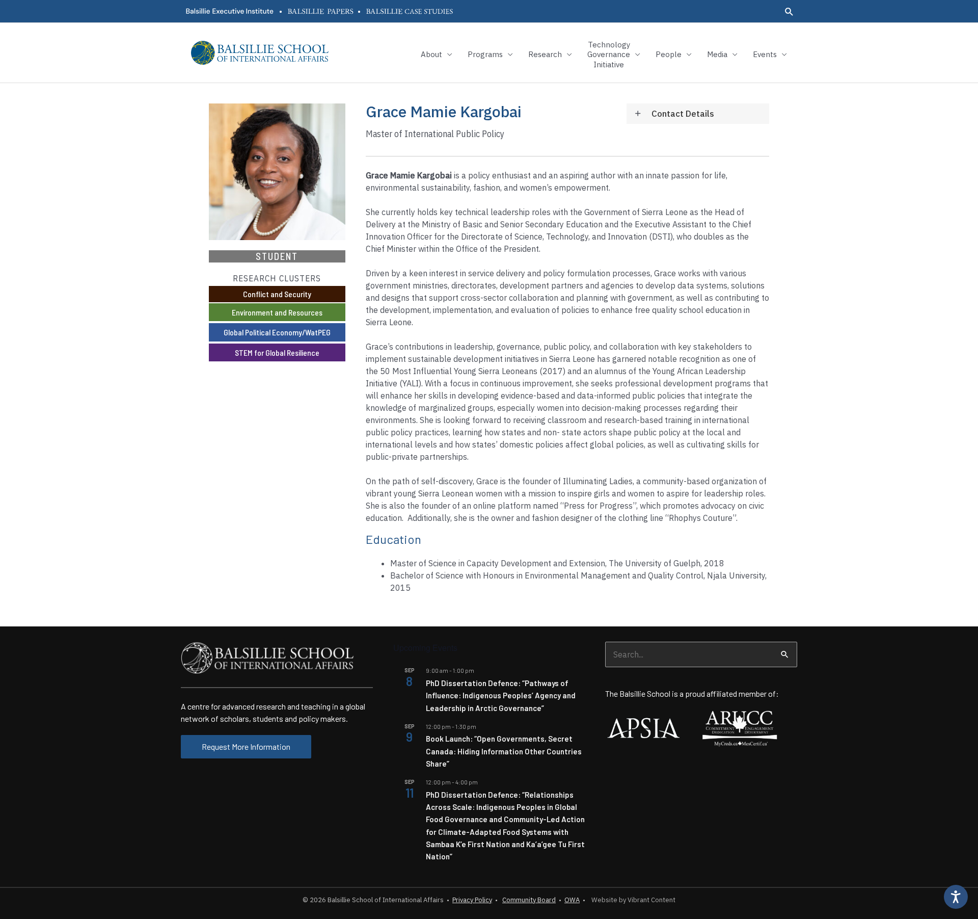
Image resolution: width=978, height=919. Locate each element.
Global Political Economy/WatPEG (277, 332)
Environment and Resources (277, 312)
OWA (572, 900)
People (669, 54)
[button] (789, 11)
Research (545, 54)
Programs (485, 54)
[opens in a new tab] (229, 11)
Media (717, 54)
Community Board (529, 900)
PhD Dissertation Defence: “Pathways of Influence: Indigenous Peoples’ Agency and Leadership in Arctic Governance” (501, 695)
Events (765, 54)
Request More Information (246, 746)
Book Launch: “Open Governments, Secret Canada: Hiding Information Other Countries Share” (504, 751)
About (431, 54)
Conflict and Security (277, 294)
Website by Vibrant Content (631, 900)
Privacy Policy (472, 900)
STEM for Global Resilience (277, 352)
